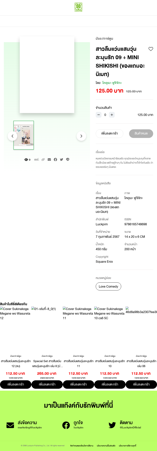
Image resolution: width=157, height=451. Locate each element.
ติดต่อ (116, 21)
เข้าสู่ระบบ (127, 15)
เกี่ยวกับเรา (92, 21)
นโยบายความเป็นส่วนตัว (106, 445)
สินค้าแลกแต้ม (62, 21)
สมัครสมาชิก (145, 15)
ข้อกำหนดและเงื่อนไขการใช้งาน (81, 445)
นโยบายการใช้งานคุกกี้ (127, 445)
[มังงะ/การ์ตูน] (15, 355)
